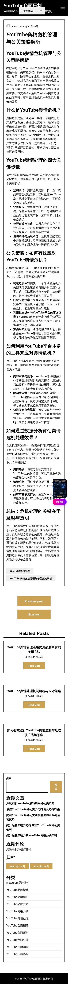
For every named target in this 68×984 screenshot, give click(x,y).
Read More (34, 665)
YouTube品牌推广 (17, 897)
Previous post (34, 601)
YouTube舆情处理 (20, 570)
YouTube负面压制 (22, 6)
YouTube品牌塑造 (17, 890)
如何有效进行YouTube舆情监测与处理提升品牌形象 (34, 732)
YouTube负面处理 (17, 940)
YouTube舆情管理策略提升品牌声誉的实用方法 (34, 649)
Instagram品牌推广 (18, 883)
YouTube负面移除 (17, 954)
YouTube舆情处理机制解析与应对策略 (34, 691)
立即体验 (59, 501)
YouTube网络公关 (17, 911)
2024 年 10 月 (41, 866)
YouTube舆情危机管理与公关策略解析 (31, 578)
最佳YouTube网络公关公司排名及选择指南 (33, 809)
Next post (34, 614)
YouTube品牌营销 (17, 904)
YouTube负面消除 (17, 947)
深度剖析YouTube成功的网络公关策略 (30, 803)
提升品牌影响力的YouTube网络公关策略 (31, 835)
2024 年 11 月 (17, 866)
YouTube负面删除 (17, 925)
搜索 (8, 778)
